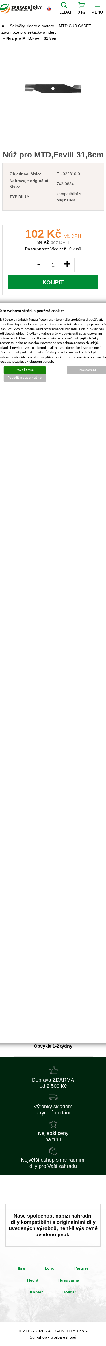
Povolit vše (24, 370)
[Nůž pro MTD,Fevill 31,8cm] (53, 88)
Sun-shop (38, 1337)
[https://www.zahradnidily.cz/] (21, 8)
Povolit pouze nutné (24, 377)
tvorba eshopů (63, 1337)
